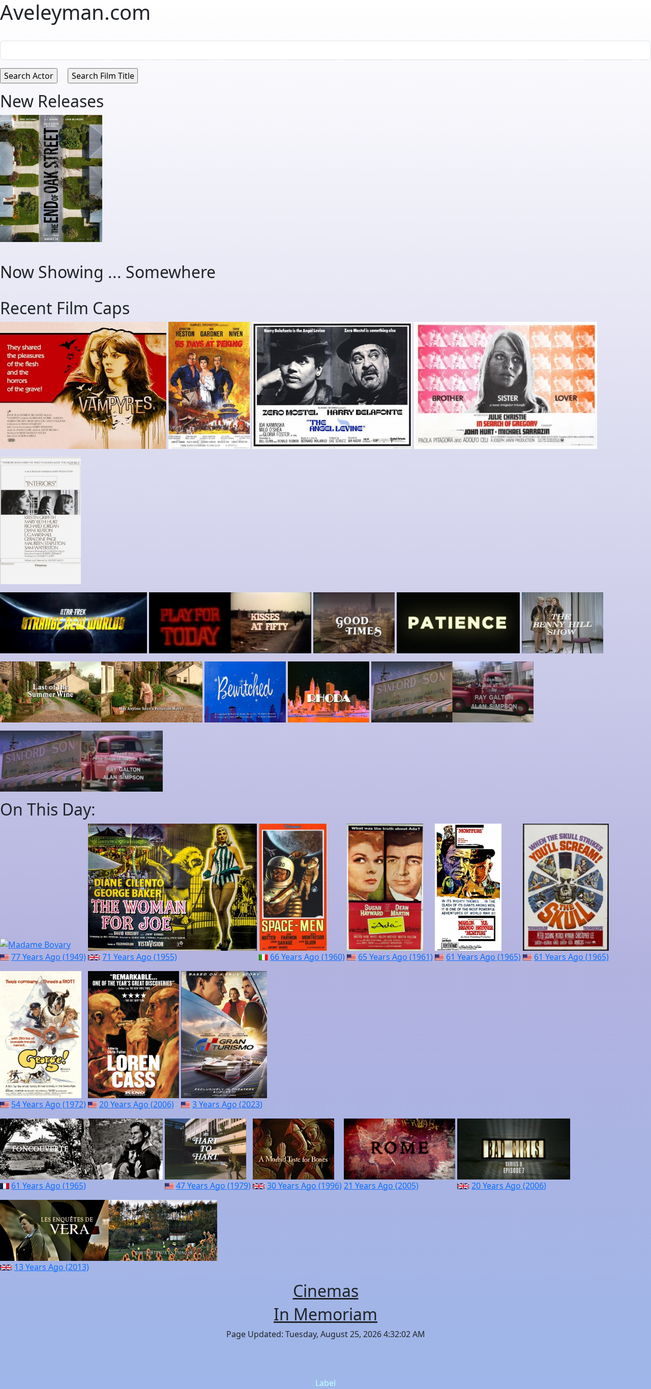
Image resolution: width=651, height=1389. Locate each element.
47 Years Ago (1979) (213, 1185)
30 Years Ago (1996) (304, 1185)
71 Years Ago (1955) (139, 956)
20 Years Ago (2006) (136, 1104)
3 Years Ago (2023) (227, 1104)
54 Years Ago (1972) (48, 1104)
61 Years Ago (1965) (483, 956)
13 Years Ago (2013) (51, 1267)
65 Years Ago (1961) (395, 956)
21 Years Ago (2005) (381, 1185)
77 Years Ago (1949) (48, 956)
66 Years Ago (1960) (307, 956)
